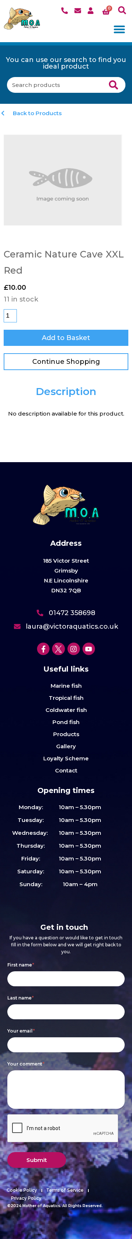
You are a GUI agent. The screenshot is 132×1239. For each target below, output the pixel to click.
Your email (21, 1031)
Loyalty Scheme (66, 758)
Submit (36, 1159)
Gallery (66, 746)
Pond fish (66, 722)
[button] (122, 10)
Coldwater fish (66, 709)
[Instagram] (73, 649)
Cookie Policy (22, 1190)
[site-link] (22, 18)
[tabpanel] (66, 413)
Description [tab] (66, 391)
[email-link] (78, 10)
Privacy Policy (26, 1198)
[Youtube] (88, 649)
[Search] (113, 85)
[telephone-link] (65, 10)
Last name (20, 998)
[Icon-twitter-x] (58, 649)
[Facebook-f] (43, 649)
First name (20, 965)
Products (66, 734)
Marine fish (66, 685)
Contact (66, 770)
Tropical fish (66, 697)
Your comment (25, 1064)
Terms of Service (65, 1190)
